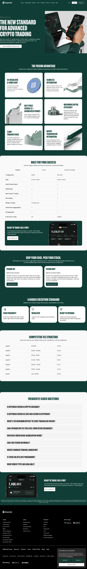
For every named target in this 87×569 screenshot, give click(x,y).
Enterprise (43, 2)
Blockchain (25, 528)
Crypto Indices (6, 524)
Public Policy (36, 549)
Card (45, 531)
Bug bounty (42, 556)
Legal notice (5, 556)
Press (29, 549)
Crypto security (26, 531)
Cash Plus (46, 522)
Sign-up (81, 2)
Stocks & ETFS (6, 526)
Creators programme (48, 537)
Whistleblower (29, 556)
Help (47, 549)
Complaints (36, 556)
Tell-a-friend (46, 533)
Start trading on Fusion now (11, 46)
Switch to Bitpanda (7, 531)
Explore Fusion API (12, 284)
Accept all (65, 560)
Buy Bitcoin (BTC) (7, 533)
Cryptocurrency (26, 522)
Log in (74, 2)
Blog (43, 549)
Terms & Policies (21, 556)
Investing (25, 524)
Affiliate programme (48, 535)
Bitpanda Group (7, 549)
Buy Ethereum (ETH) (7, 535)
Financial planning (27, 526)
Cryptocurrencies (7, 522)
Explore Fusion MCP (52, 284)
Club (45, 526)
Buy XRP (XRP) (6, 537)
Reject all (78, 560)
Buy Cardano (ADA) (7, 541)
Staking (45, 524)
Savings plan (46, 528)
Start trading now (12, 238)
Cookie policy (70, 556)
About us (16, 549)
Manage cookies (71, 564)
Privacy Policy (13, 556)
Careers (23, 549)
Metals (4, 528)
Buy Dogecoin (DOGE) (8, 539)
